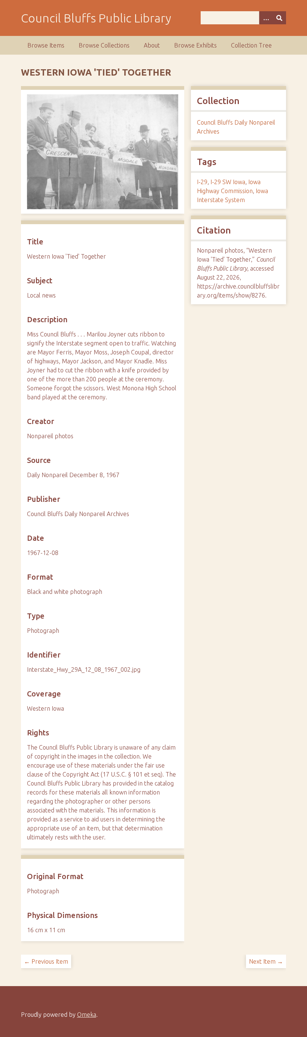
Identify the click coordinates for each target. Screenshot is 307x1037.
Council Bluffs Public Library (96, 18)
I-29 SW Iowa (227, 182)
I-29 (202, 182)
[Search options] (266, 17)
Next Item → (266, 961)
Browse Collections (104, 45)
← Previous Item (46, 961)
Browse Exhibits (195, 45)
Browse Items (45, 45)
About (152, 45)
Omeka (86, 1014)
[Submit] (279, 17)
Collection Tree (251, 45)
